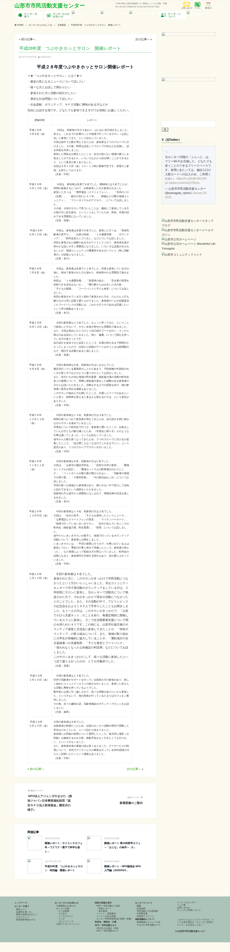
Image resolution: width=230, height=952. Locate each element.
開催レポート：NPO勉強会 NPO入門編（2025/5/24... (122, 868)
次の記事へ (142, 39)
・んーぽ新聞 (62, 911)
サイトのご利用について (189, 910)
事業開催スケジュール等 (148, 922)
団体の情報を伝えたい (27, 914)
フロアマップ (22, 917)
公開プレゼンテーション (68, 924)
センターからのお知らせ (66, 902)
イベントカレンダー (186, 902)
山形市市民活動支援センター (49, 5)
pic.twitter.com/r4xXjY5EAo (182, 182)
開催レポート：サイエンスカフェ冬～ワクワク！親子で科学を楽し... (63, 847)
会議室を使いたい (24, 912)
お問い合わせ (183, 907)
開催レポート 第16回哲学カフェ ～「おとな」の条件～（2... (123, 845)
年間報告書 (142, 913)
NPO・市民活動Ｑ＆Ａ (106, 925)
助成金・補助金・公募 (105, 922)
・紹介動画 (101, 911)
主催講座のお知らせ (66, 906)
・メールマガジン (64, 916)
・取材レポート (104, 908)
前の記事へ (28, 39)
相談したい (21, 909)
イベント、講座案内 (106, 913)
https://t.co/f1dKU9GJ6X (191, 178)
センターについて (143, 902)
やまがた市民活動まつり (148, 925)
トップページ (20, 902)
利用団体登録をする (25, 919)
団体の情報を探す (103, 902)
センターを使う (21, 906)
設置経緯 (141, 908)
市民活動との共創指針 (147, 911)
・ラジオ (60, 918)
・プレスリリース (64, 921)
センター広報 (62, 908)
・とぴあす (61, 913)
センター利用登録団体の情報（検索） (114, 918)
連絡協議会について (145, 919)
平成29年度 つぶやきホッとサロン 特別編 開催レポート (64, 868)
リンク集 (181, 905)
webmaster (45, 57)
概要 (139, 906)
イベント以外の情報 (106, 916)
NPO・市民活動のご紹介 (108, 906)
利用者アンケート (145, 916)
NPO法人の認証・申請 (107, 928)
